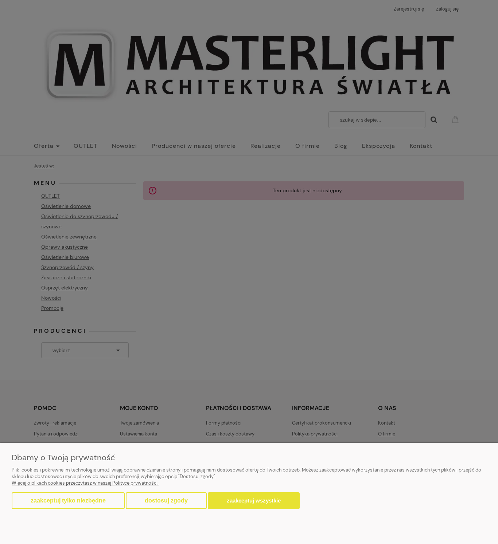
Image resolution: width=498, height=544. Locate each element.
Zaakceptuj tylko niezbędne (68, 500)
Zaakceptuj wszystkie (254, 500)
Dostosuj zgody (166, 500)
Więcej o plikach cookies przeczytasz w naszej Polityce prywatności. (85, 483)
